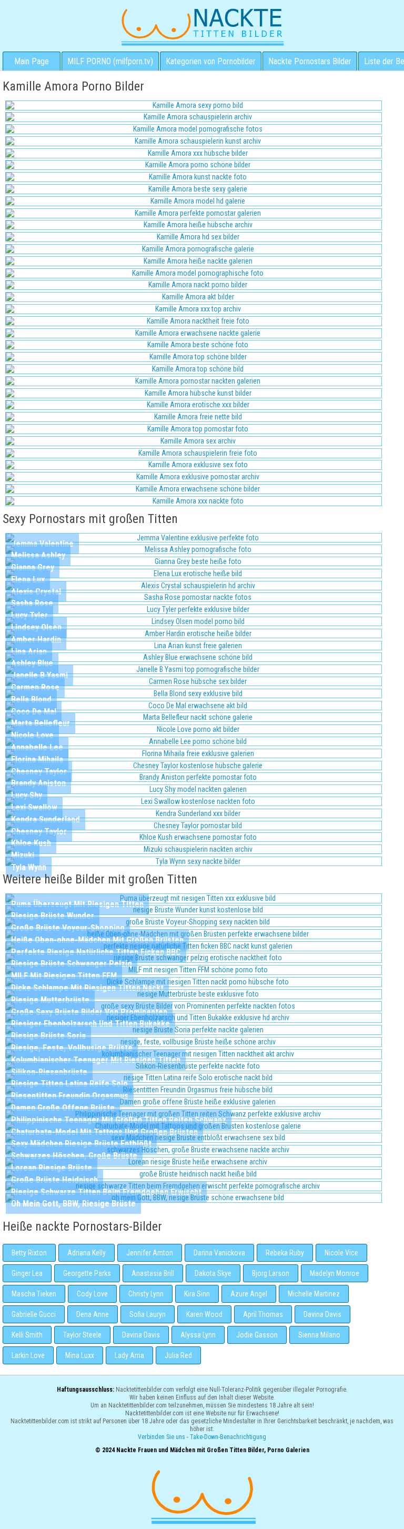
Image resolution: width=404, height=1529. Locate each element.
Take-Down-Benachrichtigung (228, 1437)
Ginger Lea (27, 1273)
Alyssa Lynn (198, 1335)
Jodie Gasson (257, 1335)
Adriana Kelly (86, 1253)
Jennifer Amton (149, 1253)
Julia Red (178, 1355)
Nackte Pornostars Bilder (309, 61)
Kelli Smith (27, 1335)
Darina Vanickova (219, 1253)
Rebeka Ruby (285, 1253)
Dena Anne (92, 1314)
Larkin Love (28, 1355)
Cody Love (92, 1294)
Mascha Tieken (34, 1294)
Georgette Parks (87, 1273)
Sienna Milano (319, 1335)
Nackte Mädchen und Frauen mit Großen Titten (202, 26)
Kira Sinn (197, 1294)
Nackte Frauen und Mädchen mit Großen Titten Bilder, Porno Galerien (202, 1495)
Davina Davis (322, 1314)
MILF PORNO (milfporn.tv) (110, 61)
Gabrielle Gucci (34, 1314)
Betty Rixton (29, 1253)
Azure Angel (248, 1294)
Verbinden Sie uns (161, 1437)
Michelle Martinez (314, 1294)
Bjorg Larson (270, 1273)
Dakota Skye (213, 1273)
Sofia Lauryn (147, 1314)
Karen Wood (204, 1314)
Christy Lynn (146, 1294)
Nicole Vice (341, 1253)
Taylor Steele (82, 1335)
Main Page (31, 61)
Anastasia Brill (153, 1273)
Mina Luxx (79, 1355)
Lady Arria (129, 1355)
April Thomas (263, 1314)
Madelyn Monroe (334, 1273)
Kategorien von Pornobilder (211, 61)
